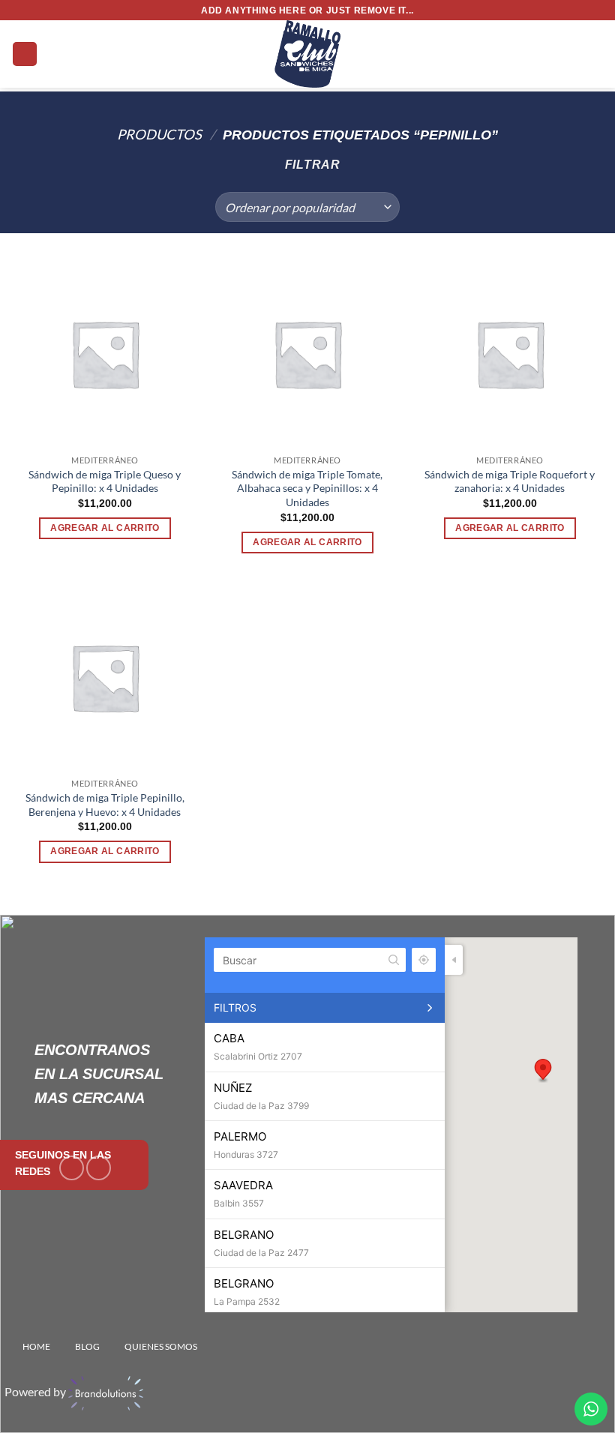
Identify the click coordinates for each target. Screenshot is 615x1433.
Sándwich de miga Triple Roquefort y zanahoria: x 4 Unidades (509, 481)
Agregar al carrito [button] (104, 527)
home (36, 1346)
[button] (25, 54)
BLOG (87, 1346)
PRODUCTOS (159, 134)
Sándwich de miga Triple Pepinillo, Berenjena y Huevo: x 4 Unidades (105, 804)
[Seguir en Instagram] (98, 1168)
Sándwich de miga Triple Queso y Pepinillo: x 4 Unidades (104, 481)
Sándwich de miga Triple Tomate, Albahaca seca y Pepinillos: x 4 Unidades (307, 488)
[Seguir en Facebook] (71, 1168)
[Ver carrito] (596, 53)
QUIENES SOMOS (160, 1346)
